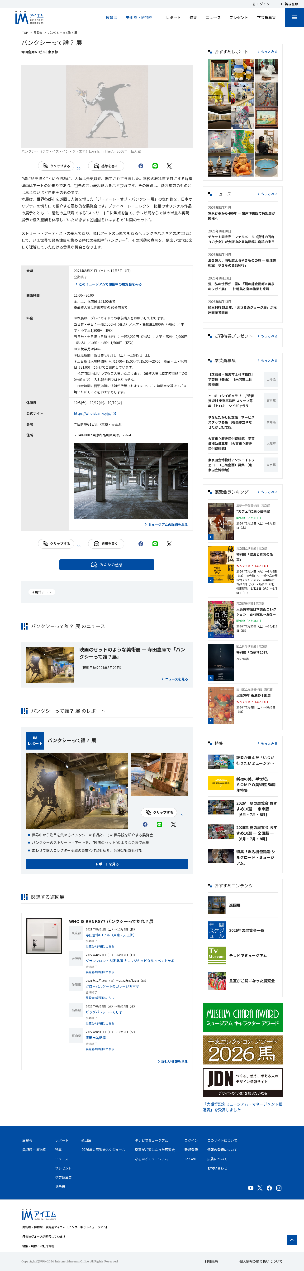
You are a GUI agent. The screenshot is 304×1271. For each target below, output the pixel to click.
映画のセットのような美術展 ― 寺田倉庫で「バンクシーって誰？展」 (132, 653)
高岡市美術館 (96, 1037)
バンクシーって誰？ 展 (72, 740)
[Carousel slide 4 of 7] (107, 142)
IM (35, 738)
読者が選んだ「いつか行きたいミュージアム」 (257, 760)
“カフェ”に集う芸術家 (253, 511)
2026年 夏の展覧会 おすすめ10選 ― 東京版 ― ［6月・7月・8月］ (256, 808)
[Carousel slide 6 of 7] (130, 142)
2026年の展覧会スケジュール (103, 1149)
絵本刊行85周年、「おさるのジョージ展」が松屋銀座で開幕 (242, 310)
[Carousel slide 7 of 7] (141, 142)
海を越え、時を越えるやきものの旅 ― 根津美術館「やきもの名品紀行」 (242, 263)
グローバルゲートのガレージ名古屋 (112, 986)
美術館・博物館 (139, 17)
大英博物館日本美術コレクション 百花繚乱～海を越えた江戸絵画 (256, 612)
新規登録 (191, 1149)
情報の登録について (222, 1149)
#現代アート (41, 592)
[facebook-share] (141, 166)
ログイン (191, 1140)
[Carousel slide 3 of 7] (96, 142)
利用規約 (211, 1261)
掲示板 (60, 1186)
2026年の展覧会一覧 (246, 930)
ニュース (213, 17)
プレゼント (238, 17)
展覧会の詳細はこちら (100, 946)
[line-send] (155, 166)
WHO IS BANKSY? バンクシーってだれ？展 (111, 921)
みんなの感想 (111, 564)
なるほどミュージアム (151, 1158)
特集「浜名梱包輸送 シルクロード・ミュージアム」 (255, 857)
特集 (193, 17)
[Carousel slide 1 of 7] (73, 142)
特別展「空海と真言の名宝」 (254, 557)
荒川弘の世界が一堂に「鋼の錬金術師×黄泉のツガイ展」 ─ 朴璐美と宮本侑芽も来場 (241, 286)
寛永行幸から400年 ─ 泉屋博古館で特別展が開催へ (241, 216)
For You (190, 1158)
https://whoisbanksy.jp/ (92, 413)
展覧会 (111, 17)
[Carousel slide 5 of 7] (118, 142)
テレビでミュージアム (248, 955)
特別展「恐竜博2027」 (253, 652)
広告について (217, 1158)
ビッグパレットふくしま (104, 1012)
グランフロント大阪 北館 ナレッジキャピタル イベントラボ (130, 960)
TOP (25, 32)
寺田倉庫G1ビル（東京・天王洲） (111, 935)
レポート (173, 17)
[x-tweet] (169, 166)
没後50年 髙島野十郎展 (253, 695)
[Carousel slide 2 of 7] (84, 142)
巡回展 (235, 905)
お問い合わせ (217, 1168)
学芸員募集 (266, 17)
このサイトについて (222, 1140)
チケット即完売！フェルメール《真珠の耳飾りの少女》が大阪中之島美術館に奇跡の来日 (241, 239)
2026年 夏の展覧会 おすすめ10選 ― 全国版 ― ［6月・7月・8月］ (256, 833)
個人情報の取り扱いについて (261, 1261)
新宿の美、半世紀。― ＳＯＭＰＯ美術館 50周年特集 (256, 784)
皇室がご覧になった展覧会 (252, 980)
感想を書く (109, 166)
